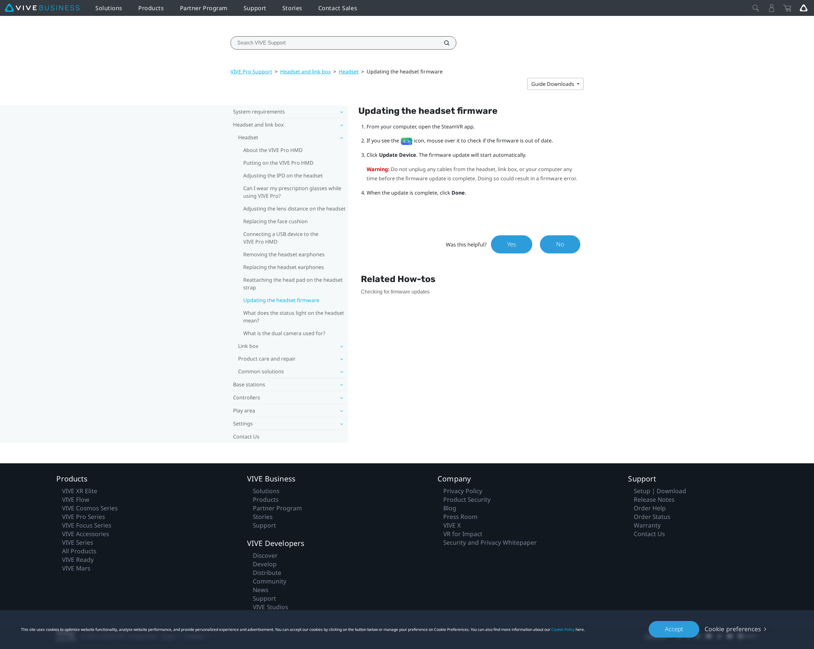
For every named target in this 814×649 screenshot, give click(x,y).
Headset (349, 71)
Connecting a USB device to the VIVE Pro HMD (280, 238)
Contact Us (246, 436)
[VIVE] (42, 8)
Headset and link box (305, 71)
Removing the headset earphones (284, 254)
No (560, 244)
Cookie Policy (563, 629)
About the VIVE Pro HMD (273, 150)
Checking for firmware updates (395, 291)
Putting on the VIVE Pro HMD (278, 162)
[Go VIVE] (803, 8)
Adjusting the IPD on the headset (283, 175)
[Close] (756, 8)
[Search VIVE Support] (443, 43)
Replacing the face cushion (275, 221)
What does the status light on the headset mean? (293, 316)
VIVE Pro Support (251, 71)
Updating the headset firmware (281, 300)
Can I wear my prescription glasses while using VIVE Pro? (292, 192)
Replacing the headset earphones (283, 267)
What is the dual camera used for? (284, 333)
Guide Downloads (553, 83)
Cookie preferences (733, 629)
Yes (511, 244)
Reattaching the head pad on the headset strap (293, 283)
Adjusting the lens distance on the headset (294, 208)
